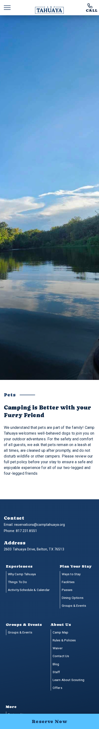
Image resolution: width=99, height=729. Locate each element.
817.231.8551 (26, 531)
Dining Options (72, 598)
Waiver (58, 648)
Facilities (68, 582)
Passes (67, 590)
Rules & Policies (64, 640)
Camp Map (60, 632)
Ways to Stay (71, 574)
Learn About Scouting (68, 680)
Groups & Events (74, 605)
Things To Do (17, 582)
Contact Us (61, 656)
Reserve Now (49, 721)
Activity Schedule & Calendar (29, 590)
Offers (57, 688)
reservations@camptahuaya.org (39, 525)
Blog (56, 664)
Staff (56, 672)
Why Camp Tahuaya (22, 574)
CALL (92, 10)
